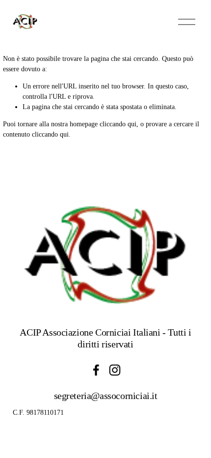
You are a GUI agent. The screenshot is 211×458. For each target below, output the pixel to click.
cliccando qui (118, 124)
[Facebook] (96, 370)
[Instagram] (115, 370)
